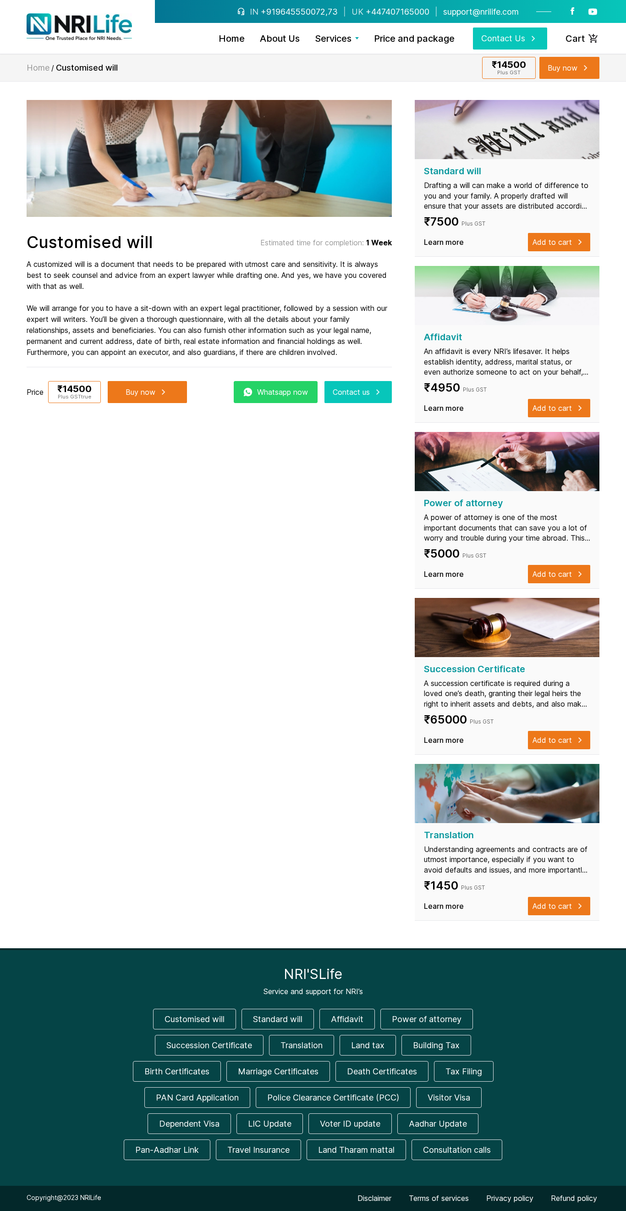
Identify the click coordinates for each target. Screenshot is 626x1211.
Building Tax (436, 1045)
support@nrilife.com (481, 12)
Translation (301, 1045)
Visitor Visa (449, 1097)
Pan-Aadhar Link (167, 1150)
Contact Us (503, 38)
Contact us (351, 392)
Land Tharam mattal (356, 1150)
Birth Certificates (176, 1071)
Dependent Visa (189, 1123)
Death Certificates (382, 1071)
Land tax (367, 1045)
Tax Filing (463, 1071)
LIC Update (269, 1123)
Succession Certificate (209, 1045)
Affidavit (347, 1019)
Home (38, 67)
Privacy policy (509, 1198)
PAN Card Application (197, 1097)
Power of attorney (426, 1019)
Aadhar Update (438, 1123)
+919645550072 (293, 12)
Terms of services (439, 1198)
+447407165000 (397, 12)
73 (333, 12)
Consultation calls (457, 1150)
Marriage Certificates (278, 1071)
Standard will (277, 1019)
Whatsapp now (282, 392)
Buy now (562, 67)
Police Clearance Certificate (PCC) (333, 1097)
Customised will (195, 1019)
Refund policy (574, 1198)
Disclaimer (374, 1198)
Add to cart (552, 242)
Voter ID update (350, 1123)
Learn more (444, 242)
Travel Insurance (258, 1150)
